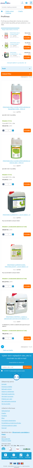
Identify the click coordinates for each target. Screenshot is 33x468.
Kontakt (4, 384)
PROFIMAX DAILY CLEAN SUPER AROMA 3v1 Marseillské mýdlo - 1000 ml (15, 33)
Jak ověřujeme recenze (9, 401)
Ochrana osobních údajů (9, 425)
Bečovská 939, (6, 439)
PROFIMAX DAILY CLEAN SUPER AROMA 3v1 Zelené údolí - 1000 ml (15, 43)
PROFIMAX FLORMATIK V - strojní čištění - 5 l (16, 53)
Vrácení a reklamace (8, 391)
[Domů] (2, 11)
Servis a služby (6, 404)
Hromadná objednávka (9, 420)
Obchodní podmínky (8, 394)
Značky (20, 11)
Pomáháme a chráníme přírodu (11, 423)
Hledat (28, 7)
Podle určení (10, 11)
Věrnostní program (7, 396)
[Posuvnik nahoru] (2, 346)
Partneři (4, 428)
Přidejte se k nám (7, 399)
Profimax (8, 13)
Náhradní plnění (7, 389)
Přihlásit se (27, 367)
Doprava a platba (7, 386)
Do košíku (27, 37)
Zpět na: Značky (8, 350)
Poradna (4, 415)
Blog (3, 418)
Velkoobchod (6, 411)
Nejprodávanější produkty (10, 29)
